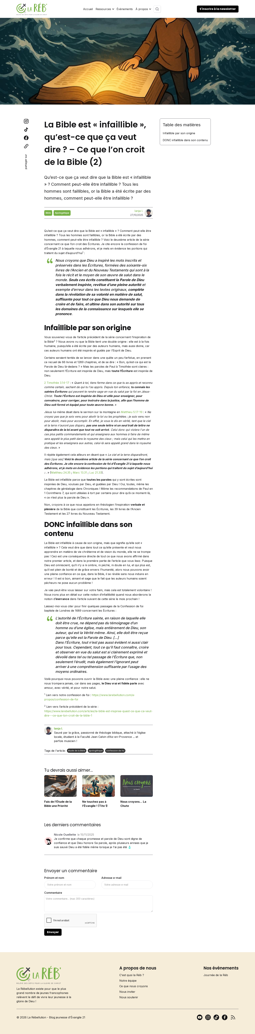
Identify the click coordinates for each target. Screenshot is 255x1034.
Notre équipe (128, 980)
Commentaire (53, 892)
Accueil (88, 9)
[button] (104, 9)
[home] (31, 9)
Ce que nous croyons (133, 986)
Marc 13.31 (80, 472)
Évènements (125, 9)
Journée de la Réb (215, 975)
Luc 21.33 (95, 472)
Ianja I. (138, 211)
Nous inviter (127, 991)
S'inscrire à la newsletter (218, 9)
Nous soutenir (128, 997)
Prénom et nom (54, 877)
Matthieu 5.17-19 (131, 412)
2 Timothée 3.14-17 (56, 382)
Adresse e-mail (111, 877)
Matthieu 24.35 (60, 472)
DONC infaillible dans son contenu (185, 140)
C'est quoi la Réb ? (131, 975)
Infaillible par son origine (179, 133)
